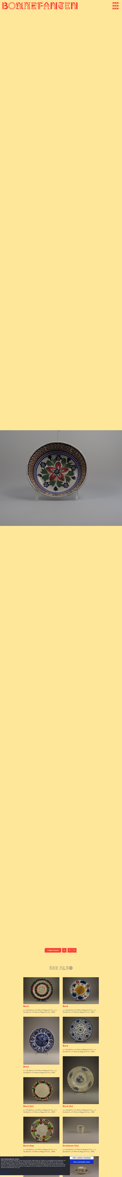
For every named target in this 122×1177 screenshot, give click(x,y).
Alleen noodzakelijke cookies (81, 1162)
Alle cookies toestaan (82, 1158)
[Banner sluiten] (97, 1157)
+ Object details (53, 950)
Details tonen (5, 1172)
